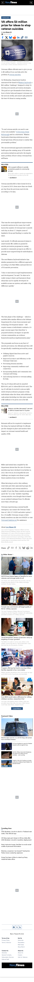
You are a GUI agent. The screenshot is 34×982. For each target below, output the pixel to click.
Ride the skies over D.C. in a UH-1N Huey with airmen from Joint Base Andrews (16, 738)
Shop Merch (21, 947)
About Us (20, 953)
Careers (20, 955)
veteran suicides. (15, 75)
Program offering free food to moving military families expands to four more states (16, 669)
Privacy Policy (6, 940)
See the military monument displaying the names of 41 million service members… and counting (22, 753)
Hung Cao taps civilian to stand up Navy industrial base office (14, 858)
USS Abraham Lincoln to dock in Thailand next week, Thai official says (16, 832)
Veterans (5, 18)
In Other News (6, 554)
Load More (17, 708)
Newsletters (21, 942)
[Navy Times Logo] (11, 2)
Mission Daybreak (25, 82)
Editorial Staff (5, 959)
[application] (17, 727)
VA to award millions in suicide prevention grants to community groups (18, 169)
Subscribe (20, 940)
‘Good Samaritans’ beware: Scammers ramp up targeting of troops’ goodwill (16, 638)
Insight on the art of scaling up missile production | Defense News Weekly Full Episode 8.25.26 (22, 762)
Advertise (4, 953)
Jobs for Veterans (22, 957)
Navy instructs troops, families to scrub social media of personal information (16, 845)
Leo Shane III (7, 32)
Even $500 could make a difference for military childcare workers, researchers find (16, 698)
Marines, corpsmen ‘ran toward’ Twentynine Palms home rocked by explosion (15, 852)
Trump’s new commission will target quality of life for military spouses (16, 608)
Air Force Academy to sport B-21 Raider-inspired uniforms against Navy (22, 744)
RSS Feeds (21, 945)
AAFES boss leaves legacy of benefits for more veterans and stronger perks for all (16, 577)
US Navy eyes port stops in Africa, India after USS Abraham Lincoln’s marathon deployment (16, 839)
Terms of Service (6, 942)
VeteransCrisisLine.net (9, 520)
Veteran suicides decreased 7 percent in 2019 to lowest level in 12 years (20, 409)
